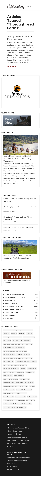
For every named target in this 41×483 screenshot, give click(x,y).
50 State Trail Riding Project (21, 294)
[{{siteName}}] (15, 6)
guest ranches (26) (8, 372)
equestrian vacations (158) (25, 358)
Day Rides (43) (7, 340)
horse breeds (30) (19, 372)
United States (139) (18, 403)
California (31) (21, 333)
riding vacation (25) (20, 396)
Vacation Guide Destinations (19, 458)
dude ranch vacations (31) (25, 344)
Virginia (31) (14, 407)
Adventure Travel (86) (27, 330)
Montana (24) (28, 389)
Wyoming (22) (22, 407)
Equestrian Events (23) (9, 351)
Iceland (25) (25, 386)
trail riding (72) (30, 400)
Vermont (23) (6, 407)
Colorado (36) (6, 337)
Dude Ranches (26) (20, 347)
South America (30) (32, 396)
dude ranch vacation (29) (10, 344)
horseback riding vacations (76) (12, 386)
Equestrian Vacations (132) (10, 358)
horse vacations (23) (24, 379)
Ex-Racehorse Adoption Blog (21, 297)
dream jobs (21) (16, 340)
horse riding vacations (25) (10, 379)
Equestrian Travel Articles (21, 309)
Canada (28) (29, 333)
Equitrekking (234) (32, 361)
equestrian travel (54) (9, 354)
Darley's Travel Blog (21, 303)
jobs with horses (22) (9, 389)
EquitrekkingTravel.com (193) (11, 368)
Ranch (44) (24, 393)
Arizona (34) (6, 333)
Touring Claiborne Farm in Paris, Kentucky (19, 37)
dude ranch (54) (26, 340)
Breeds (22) (14, 333)
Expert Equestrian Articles (21, 306)
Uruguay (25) (27, 403)
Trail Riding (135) (7, 403)
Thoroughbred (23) (8, 400)
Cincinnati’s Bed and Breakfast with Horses (18, 227)
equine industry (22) (20, 361)
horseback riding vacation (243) (25, 382)
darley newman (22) (16, 337)
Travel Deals (12, 466)
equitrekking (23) (8, 365)
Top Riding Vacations (20, 258)
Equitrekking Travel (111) (20, 365)
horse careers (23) (30, 372)
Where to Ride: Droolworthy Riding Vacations (19, 199)
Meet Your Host (21, 315)
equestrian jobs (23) (21, 351)
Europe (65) (23, 368)
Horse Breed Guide (21, 312)
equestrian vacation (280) (23, 354)
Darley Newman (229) (29, 337)
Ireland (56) (32, 386)
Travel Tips (21, 318)
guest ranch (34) (31, 368)
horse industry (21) (19, 375)
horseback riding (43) (9, 382)
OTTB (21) (17, 393)
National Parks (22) (8, 393)
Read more (11, 66)
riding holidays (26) (8, 396)
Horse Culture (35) (8, 375)
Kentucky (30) (19, 389)
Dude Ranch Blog (21, 300)
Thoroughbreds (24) (19, 400)
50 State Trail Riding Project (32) (12, 330)
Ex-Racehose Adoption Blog (18, 428)
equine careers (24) (8, 361)
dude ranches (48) (8, 347)
